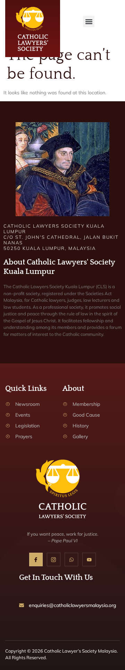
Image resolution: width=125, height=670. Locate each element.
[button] (88, 21)
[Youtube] (89, 559)
